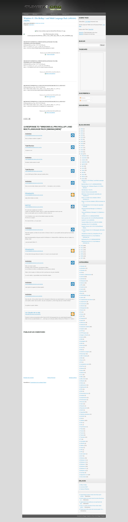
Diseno (82, 310)
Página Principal (51, 377)
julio (83, 166)
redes (81, 403)
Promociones (83, 399)
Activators (82, 270)
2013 (82, 245)
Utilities (82, 445)
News (81, 370)
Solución (81, 32)
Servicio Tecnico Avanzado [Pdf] (89, 192)
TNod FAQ (90, 29)
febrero (83, 176)
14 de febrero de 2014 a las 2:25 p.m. (34, 206)
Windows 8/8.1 (54, 14)
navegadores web (84, 364)
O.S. (81, 374)
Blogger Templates (101, 516)
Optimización (83, 387)
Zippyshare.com (84, 474)
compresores (83, 301)
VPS (81, 451)
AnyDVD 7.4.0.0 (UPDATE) (88, 220)
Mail (81, 349)
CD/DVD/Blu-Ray (84, 295)
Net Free (82, 366)
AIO (81, 272)
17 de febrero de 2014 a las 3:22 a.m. (34, 229)
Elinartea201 (29, 193)
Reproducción (83, 408)
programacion (83, 397)
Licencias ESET (84, 487)
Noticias (82, 372)
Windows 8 (31, 24)
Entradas (83, 98)
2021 (82, 139)
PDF (81, 391)
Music (81, 360)
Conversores (83, 303)
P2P (81, 389)
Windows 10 (65, 14)
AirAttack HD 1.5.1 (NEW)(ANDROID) (90, 216)
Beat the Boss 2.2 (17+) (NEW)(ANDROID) (92, 184)
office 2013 (83, 378)
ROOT (81, 410)
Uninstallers (83, 441)
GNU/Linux (83, 322)
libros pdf (82, 345)
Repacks (82, 406)
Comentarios (84, 100)
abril (83, 172)
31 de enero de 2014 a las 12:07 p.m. (33, 135)
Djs (81, 312)
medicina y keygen (84, 351)
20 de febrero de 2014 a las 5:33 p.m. (34, 284)
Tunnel (82, 433)
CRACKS (82, 305)
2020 (82, 141)
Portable (82, 395)
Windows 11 (83, 462)
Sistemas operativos (85, 414)
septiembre (84, 162)
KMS (81, 343)
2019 (82, 143)
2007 (82, 258)
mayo (83, 170)
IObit (81, 339)
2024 (82, 133)
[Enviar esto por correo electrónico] (24, 119)
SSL (81, 424)
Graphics (82, 328)
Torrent (82, 431)
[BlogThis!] (26, 119)
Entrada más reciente (29, 377)
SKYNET (82, 416)
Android (44, 14)
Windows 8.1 (83, 468)
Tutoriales (82, 437)
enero (83, 178)
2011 (82, 249)
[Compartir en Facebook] (29, 119)
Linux (81, 347)
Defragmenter (83, 308)
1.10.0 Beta (87, 21)
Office (81, 376)
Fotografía (82, 318)
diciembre (84, 155)
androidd (82, 278)
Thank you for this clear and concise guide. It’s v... (92, 509)
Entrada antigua (73, 377)
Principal (26, 14)
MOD (81, 358)
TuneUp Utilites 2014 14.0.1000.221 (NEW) (92, 222)
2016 (82, 149)
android (82, 276)
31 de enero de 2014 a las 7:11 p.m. (33, 147)
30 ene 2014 (37, 23)
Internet (82, 337)
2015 (82, 151)
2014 (82, 154)
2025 (82, 131)
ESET (81, 316)
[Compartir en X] (28, 119)
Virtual (81, 447)
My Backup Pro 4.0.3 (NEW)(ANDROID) (91, 239)
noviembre (84, 157)
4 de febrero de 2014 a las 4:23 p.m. (33, 171)
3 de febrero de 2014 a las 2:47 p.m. (33, 159)
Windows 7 (35, 14)
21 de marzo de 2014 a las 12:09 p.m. (33, 296)
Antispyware (83, 280)
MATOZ (28, 205)
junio (83, 168)
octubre (83, 160)
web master (83, 454)
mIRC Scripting (83, 356)
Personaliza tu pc (84, 393)
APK (81, 285)
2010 (82, 252)
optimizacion (83, 385)
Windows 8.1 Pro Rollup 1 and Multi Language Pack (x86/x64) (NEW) (50, 19)
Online (81, 383)
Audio (81, 289)
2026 (82, 129)
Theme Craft (94, 516)
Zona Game (83, 476)
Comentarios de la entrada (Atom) (38, 382)
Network (82, 368)
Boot (81, 293)
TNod (81, 428)
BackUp (82, 291)
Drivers (82, 314)
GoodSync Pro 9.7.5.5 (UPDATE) (89, 224)
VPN (81, 449)
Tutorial (82, 435)
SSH (81, 422)
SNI (81, 418)
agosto (83, 164)
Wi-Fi (81, 456)
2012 (82, 247)
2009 (82, 254)
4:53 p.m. (42, 23)
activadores (83, 268)
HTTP (81, 330)
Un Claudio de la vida (32, 313)
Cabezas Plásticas (84, 489)
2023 (82, 135)
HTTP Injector (83, 333)
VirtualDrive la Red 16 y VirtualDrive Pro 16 (92, 233)
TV (81, 439)
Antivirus (82, 283)
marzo (83, 174)
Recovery (82, 401)
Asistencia (82, 287)
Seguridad (82, 412)
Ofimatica (82, 381)
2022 (82, 137)
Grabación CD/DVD (85, 326)
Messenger (83, 353)
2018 (82, 145)
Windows (82, 458)
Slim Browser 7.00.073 (87, 190)
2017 (82, 147)
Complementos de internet (86, 299)
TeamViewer (83, 426)
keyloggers (83, 341)
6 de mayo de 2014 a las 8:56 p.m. (33, 314)
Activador (82, 266)
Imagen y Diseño (84, 335)
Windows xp (83, 470)
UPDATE (82, 443)
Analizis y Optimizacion (85, 274)
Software (82, 420)
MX (81, 362)
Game (81, 320)
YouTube (82, 472)
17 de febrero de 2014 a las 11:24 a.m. (34, 262)
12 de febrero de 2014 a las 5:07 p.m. (34, 183)
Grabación (82, 324)
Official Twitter (83, 485)
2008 (82, 256)
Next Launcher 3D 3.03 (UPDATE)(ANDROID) (92, 218)
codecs (82, 297)
